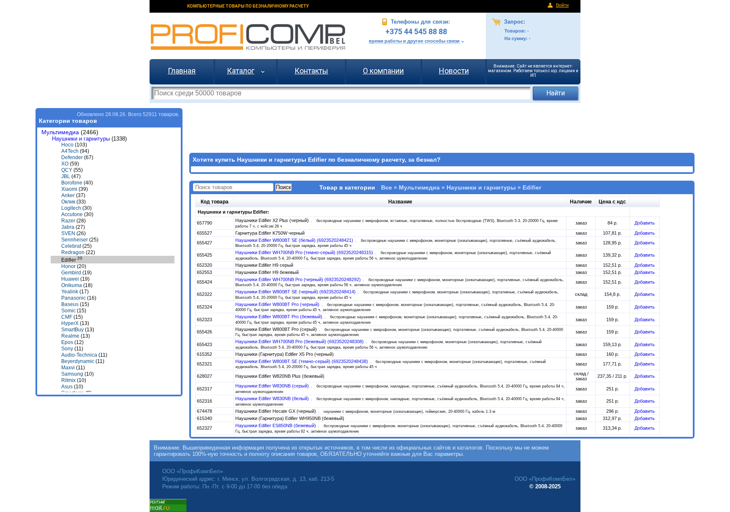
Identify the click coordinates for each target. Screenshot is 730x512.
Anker (68, 195)
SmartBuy (72, 330)
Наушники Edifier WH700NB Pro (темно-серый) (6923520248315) (304, 252)
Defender (72, 157)
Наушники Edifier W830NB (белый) (272, 398)
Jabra (67, 227)
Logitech (71, 208)
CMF (66, 317)
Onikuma (71, 285)
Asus (67, 387)
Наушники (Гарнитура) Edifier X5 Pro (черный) (284, 354)
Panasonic (73, 298)
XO (64, 164)
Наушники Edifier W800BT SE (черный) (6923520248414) (296, 291)
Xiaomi (69, 189)
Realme (70, 336)
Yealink (69, 292)
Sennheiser (74, 240)
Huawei (70, 279)
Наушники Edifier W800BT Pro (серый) (276, 329)
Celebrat (71, 246)
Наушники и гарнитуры (81, 138)
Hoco (67, 145)
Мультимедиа (60, 132)
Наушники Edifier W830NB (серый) (272, 385)
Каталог (240, 70)
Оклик (68, 202)
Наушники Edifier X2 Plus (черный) (272, 220)
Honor (68, 266)
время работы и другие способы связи (414, 40)
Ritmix (68, 380)
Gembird (71, 273)
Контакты (311, 70)
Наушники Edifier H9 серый (264, 265)
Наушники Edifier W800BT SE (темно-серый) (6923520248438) (302, 361)
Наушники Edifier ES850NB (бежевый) (276, 425)
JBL (65, 176)
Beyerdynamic (77, 361)
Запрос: (513, 22)
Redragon (72, 252)
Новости (454, 70)
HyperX (70, 323)
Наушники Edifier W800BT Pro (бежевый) (279, 316)
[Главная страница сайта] (248, 37)
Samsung (72, 374)
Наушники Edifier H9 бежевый (267, 272)
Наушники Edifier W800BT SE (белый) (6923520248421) (294, 240)
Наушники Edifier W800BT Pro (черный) (278, 304)
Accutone (72, 214)
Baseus (70, 304)
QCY (66, 170)
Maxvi (68, 368)
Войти (562, 5)
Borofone (71, 183)
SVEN (68, 233)
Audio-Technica (79, 355)
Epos (67, 342)
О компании (383, 70)
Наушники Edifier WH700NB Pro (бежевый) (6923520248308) (300, 341)
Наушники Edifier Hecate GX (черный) (276, 411)
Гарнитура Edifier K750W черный (270, 233)
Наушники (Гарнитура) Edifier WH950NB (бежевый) (289, 418)
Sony (67, 349)
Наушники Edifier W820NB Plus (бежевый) (279, 376)
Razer (68, 221)
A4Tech (70, 151)
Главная (182, 70)
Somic (68, 311)
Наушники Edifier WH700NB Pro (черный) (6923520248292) (298, 279)
